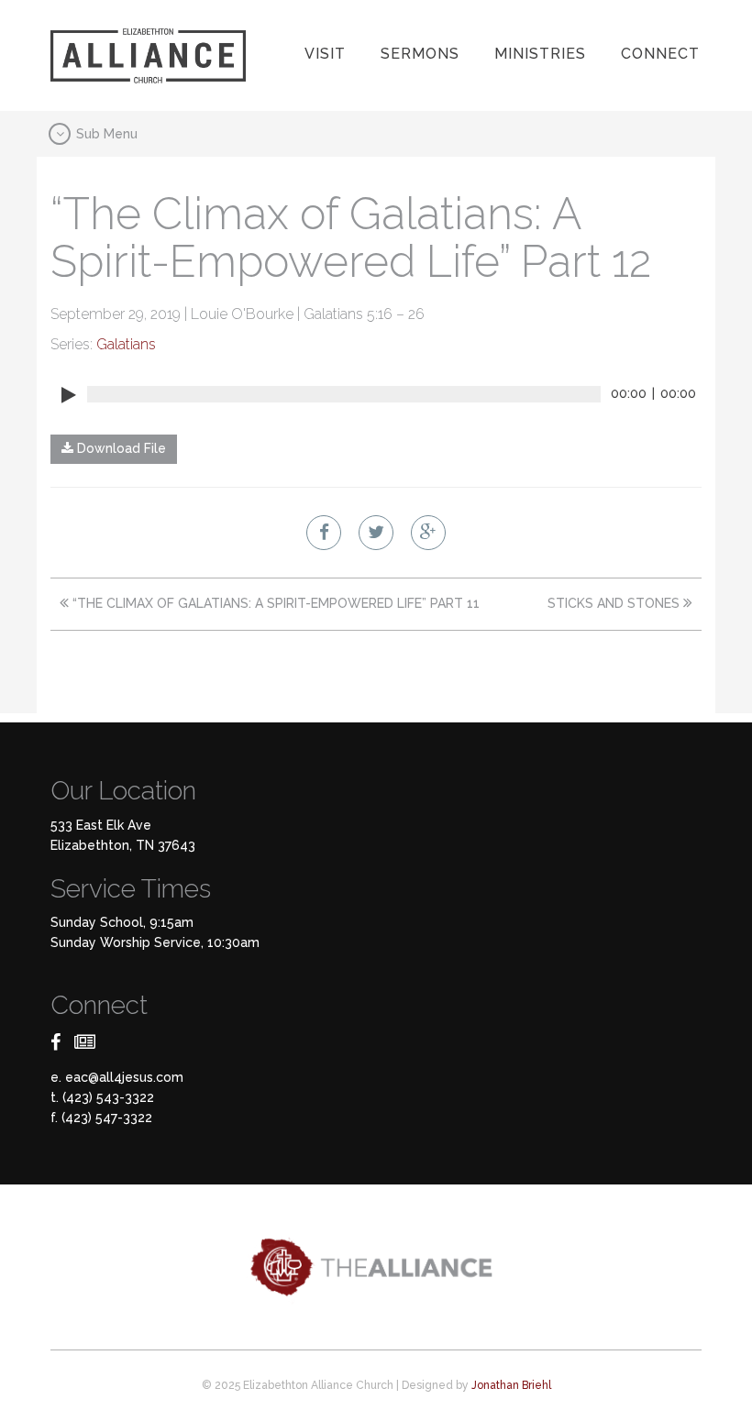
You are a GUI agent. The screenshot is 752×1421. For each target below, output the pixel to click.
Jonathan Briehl (511, 1385)
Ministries (540, 53)
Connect (660, 53)
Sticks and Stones (615, 603)
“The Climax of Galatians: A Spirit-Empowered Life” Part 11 (274, 603)
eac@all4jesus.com (124, 1077)
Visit (325, 53)
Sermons (420, 53)
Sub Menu (105, 133)
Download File (119, 448)
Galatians (126, 344)
